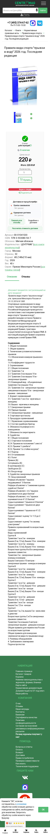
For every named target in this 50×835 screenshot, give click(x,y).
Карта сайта (21, 685)
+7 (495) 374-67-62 (18, 22)
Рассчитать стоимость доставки (25, 228)
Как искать (21, 763)
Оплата (19, 750)
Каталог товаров (23, 674)
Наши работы (22, 693)
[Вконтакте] (25, 777)
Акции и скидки (25, 189)
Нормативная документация (29, 688)
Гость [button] (26, 15)
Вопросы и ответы (24, 747)
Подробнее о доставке (33, 221)
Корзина (19, 677)
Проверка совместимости (27, 761)
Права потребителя (25, 758)
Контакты (20, 712)
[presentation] (31, 114)
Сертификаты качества (26, 717)
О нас (18, 703)
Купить (27, 180)
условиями (21, 804)
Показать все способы (16, 221)
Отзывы (26, 276)
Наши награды (22, 709)
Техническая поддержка (27, 766)
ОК (43, 810)
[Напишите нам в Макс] (33, 23)
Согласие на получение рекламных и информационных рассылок (30, 728)
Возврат (19, 752)
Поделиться (26, 193)
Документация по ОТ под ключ (30, 691)
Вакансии (20, 715)
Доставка (20, 755)
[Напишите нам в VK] (39, 23)
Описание (12, 276)
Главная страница (24, 671)
